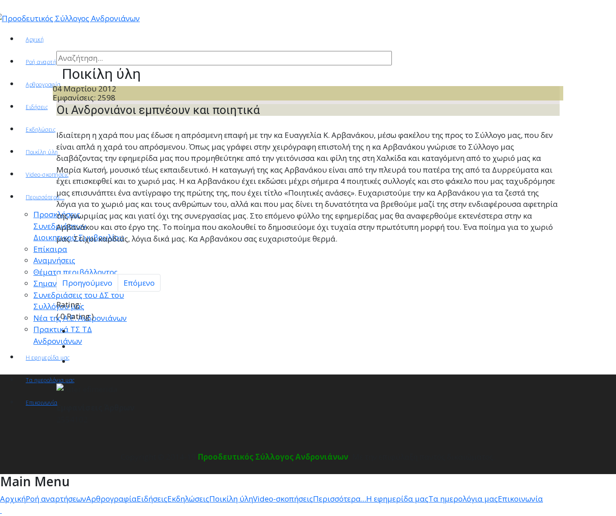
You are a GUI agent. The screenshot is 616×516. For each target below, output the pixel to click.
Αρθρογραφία (111, 498)
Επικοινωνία (42, 402)
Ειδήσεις (37, 107)
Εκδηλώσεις (40, 129)
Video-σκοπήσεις (47, 174)
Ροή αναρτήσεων (47, 62)
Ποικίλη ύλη (42, 152)
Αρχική (35, 39)
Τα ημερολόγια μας (50, 380)
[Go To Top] (1, 510)
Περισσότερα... (45, 197)
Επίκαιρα (50, 249)
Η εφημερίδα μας (48, 357)
